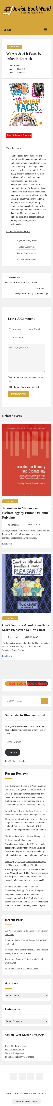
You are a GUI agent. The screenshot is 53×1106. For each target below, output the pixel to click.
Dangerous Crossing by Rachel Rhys (31, 293)
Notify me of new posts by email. (25, 387)
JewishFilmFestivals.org (15, 1046)
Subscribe (12, 752)
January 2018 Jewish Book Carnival (21, 282)
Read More (7, 544)
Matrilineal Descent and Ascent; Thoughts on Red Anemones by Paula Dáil (25, 838)
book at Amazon (23, 135)
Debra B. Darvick (26, 247)
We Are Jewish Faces (26, 259)
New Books (14, 46)
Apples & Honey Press (26, 240)
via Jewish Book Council (18, 231)
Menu (7, 30)
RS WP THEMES (31, 1101)
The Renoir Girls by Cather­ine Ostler (21, 968)
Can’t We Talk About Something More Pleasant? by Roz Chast (25, 627)
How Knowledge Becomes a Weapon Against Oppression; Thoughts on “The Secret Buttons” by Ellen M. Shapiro (26, 788)
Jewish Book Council (26, 253)
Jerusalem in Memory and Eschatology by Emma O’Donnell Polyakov (26, 512)
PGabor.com (28, 1057)
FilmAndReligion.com (15, 1053)
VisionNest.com (15, 1057)
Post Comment (18, 394)
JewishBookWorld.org (15, 1049)
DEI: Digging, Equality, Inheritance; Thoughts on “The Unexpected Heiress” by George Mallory (25, 863)
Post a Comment (17, 72)
